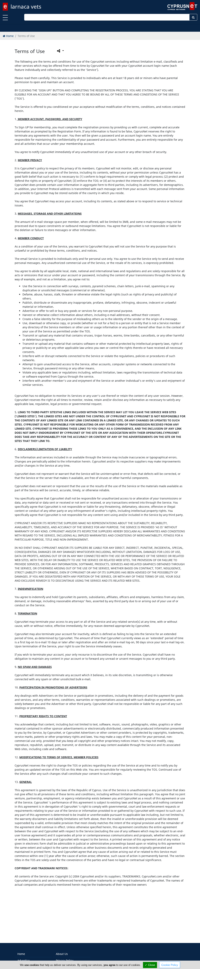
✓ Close (150, 964)
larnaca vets (26, 6)
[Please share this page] (60, 51)
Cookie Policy (169, 964)
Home (21, 954)
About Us (62, 954)
